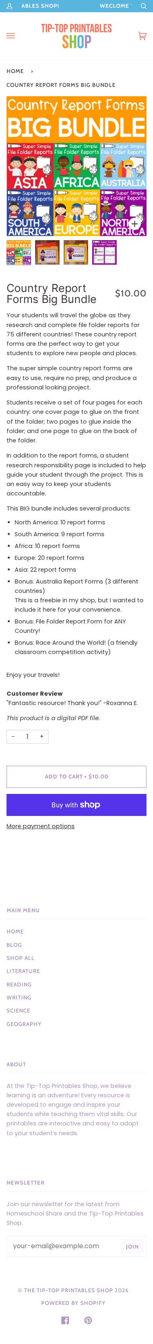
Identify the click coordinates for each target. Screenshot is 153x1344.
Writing (19, 997)
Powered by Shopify (73, 1303)
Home (15, 71)
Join (132, 1246)
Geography (24, 1024)
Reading (19, 984)
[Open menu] (19, 36)
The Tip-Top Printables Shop (68, 1290)
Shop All (21, 958)
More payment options (41, 826)
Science (18, 1010)
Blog (14, 945)
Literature (23, 971)
